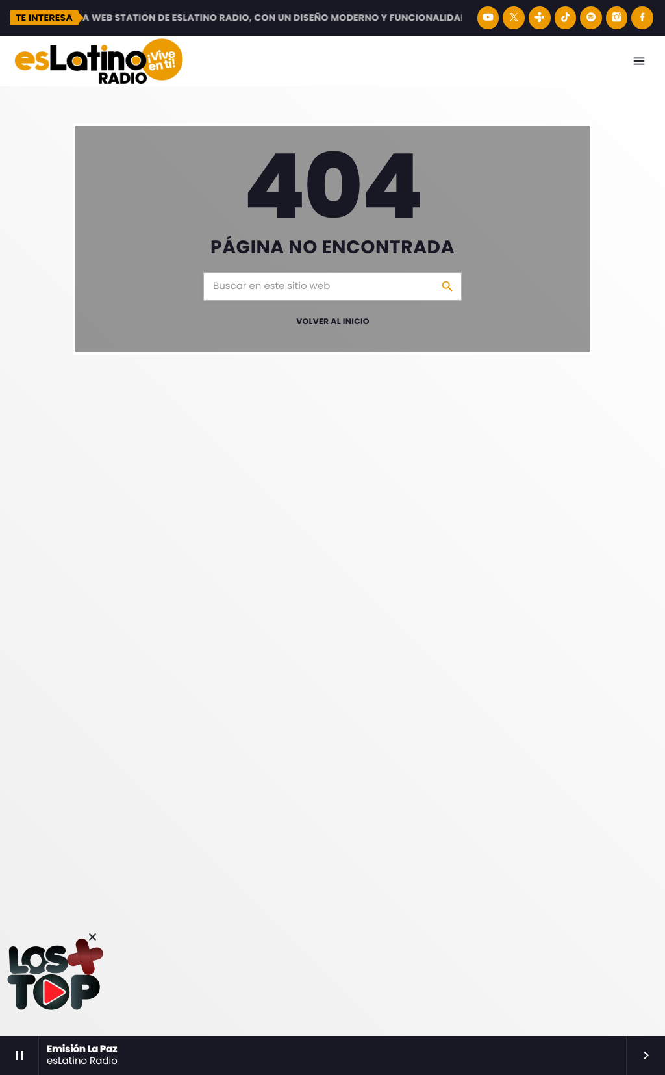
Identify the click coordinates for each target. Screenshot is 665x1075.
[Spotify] (591, 17)
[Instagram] (617, 17)
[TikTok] (566, 17)
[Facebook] (642, 17)
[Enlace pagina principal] (99, 61)
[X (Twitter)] (514, 17)
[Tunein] (540, 17)
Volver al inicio (333, 321)
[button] (92, 937)
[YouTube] (488, 17)
